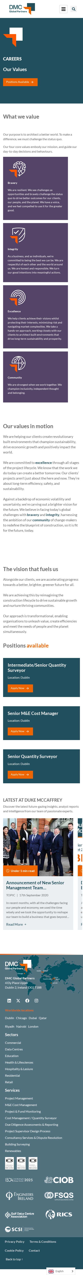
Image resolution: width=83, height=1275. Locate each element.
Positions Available (17, 81)
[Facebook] (27, 1001)
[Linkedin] (9, 1001)
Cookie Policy (14, 1250)
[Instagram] (36, 1001)
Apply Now (17, 688)
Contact (34, 1250)
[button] (73, 9)
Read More (14, 924)
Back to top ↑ (14, 1259)
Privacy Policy (15, 1241)
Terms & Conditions (43, 1241)
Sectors (11, 1034)
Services (12, 1090)
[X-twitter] (18, 1001)
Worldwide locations (19, 1010)
